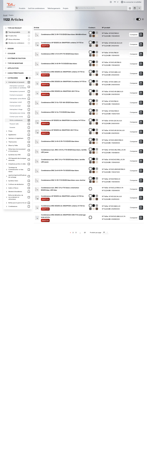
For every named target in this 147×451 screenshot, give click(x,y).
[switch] (138, 19)
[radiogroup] (18, 37)
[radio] (29, 32)
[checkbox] (29, 82)
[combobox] (102, 8)
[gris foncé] (90, 35)
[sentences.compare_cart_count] (130, 8)
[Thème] (111, 2)
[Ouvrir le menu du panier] (139, 8)
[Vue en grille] (134, 19)
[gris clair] (97, 32)
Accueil (5, 15)
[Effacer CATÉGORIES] (29, 78)
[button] (17, 48)
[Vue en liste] (142, 19)
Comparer (133, 34)
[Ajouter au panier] (141, 35)
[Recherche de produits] (77, 8)
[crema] (97, 35)
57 (85, 232)
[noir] (94, 32)
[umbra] (97, 45)
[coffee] (94, 35)
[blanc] (90, 32)
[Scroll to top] (141, 445)
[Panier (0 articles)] (135, 8)
